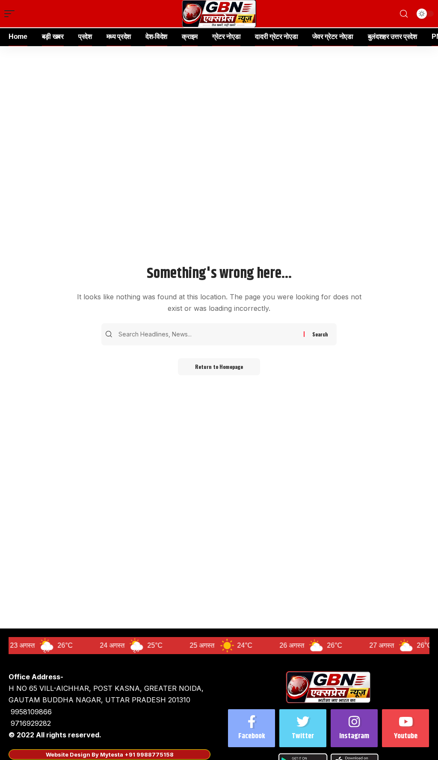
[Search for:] (210, 334)
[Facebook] (251, 728)
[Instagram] (354, 728)
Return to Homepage (219, 366)
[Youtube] (405, 728)
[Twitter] (302, 728)
